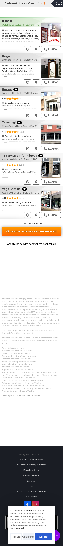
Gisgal (6, 56)
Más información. (18, 528)
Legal (31, 486)
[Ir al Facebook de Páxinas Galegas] (27, 504)
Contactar (31, 481)
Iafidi (8, 21)
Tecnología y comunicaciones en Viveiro (21, 396)
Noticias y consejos (31, 475)
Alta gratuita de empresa (31, 459)
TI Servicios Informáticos (19, 155)
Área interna (31, 497)
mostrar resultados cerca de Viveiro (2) (34, 231)
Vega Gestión (11, 189)
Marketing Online (31, 470)
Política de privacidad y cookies (31, 491)
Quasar (7, 89)
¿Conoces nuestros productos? (31, 465)
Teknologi (9, 122)
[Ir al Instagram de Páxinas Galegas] (35, 504)
